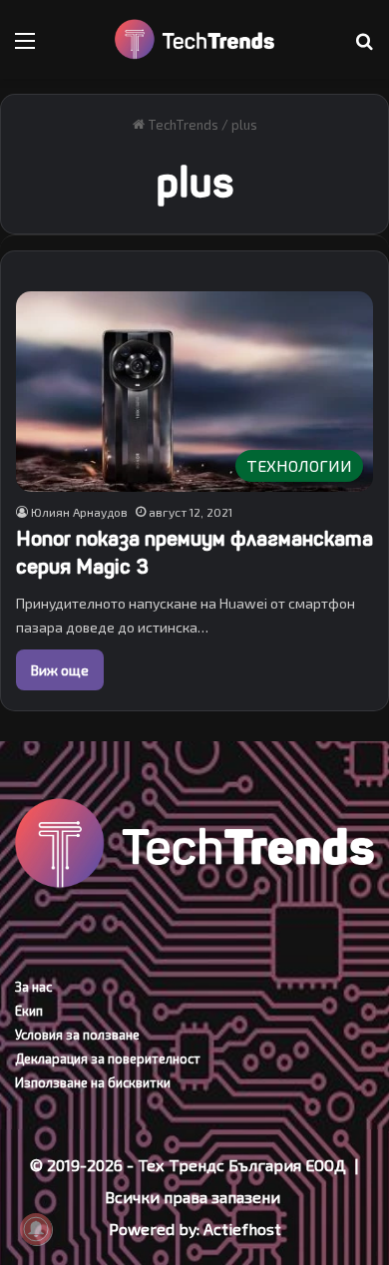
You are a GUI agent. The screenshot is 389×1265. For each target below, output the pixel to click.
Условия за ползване (77, 1035)
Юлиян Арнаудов (79, 512)
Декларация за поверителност (107, 1058)
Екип (29, 1011)
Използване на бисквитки (93, 1082)
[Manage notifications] (36, 1229)
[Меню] (25, 47)
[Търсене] (364, 47)
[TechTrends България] (194, 39)
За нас (33, 987)
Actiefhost (242, 1228)
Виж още (60, 669)
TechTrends (181, 125)
